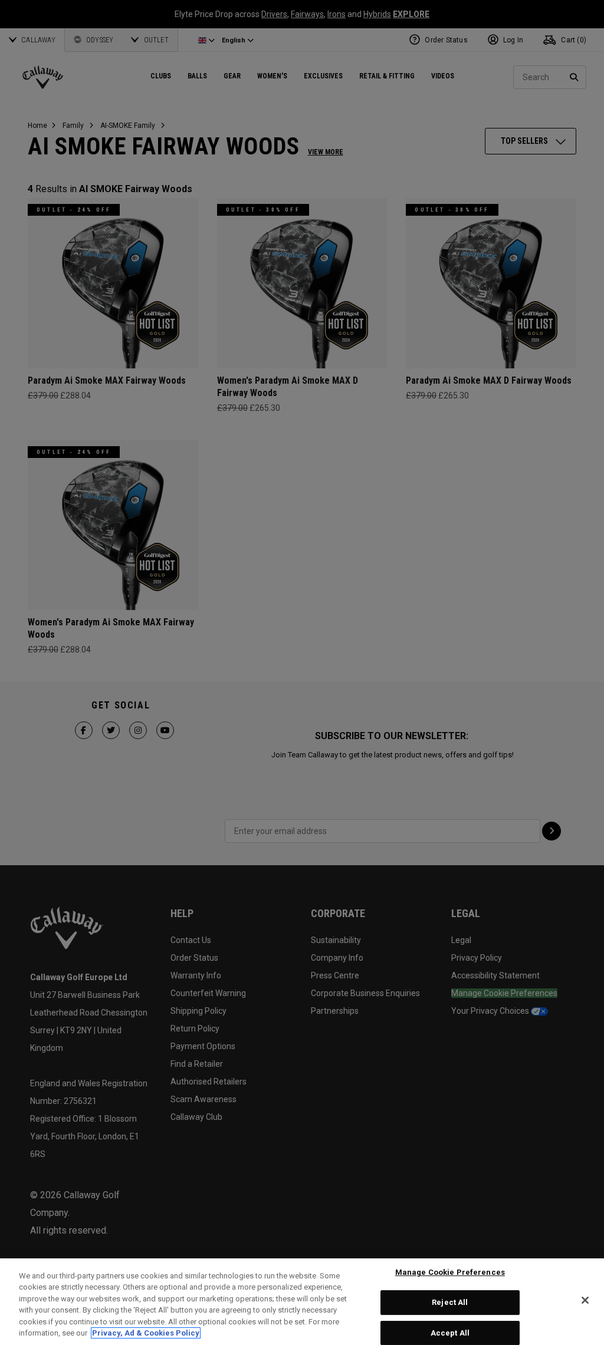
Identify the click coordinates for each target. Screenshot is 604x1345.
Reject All (450, 1302)
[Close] (585, 1300)
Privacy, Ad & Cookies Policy (145, 1332)
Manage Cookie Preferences (450, 1272)
